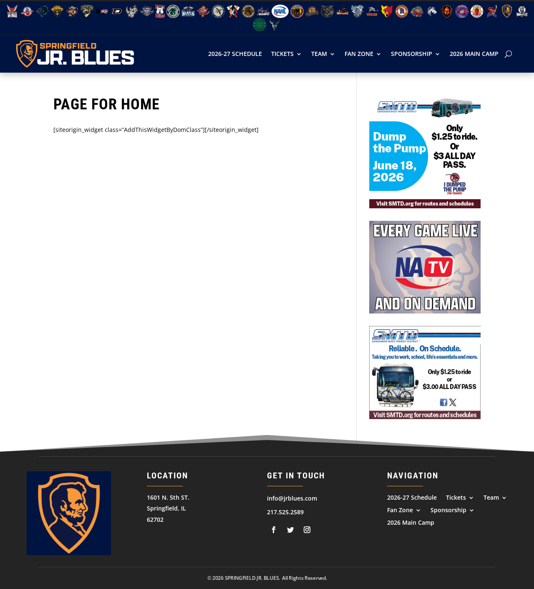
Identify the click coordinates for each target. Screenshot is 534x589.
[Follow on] (273, 529)
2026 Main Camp (474, 54)
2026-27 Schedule (235, 54)
